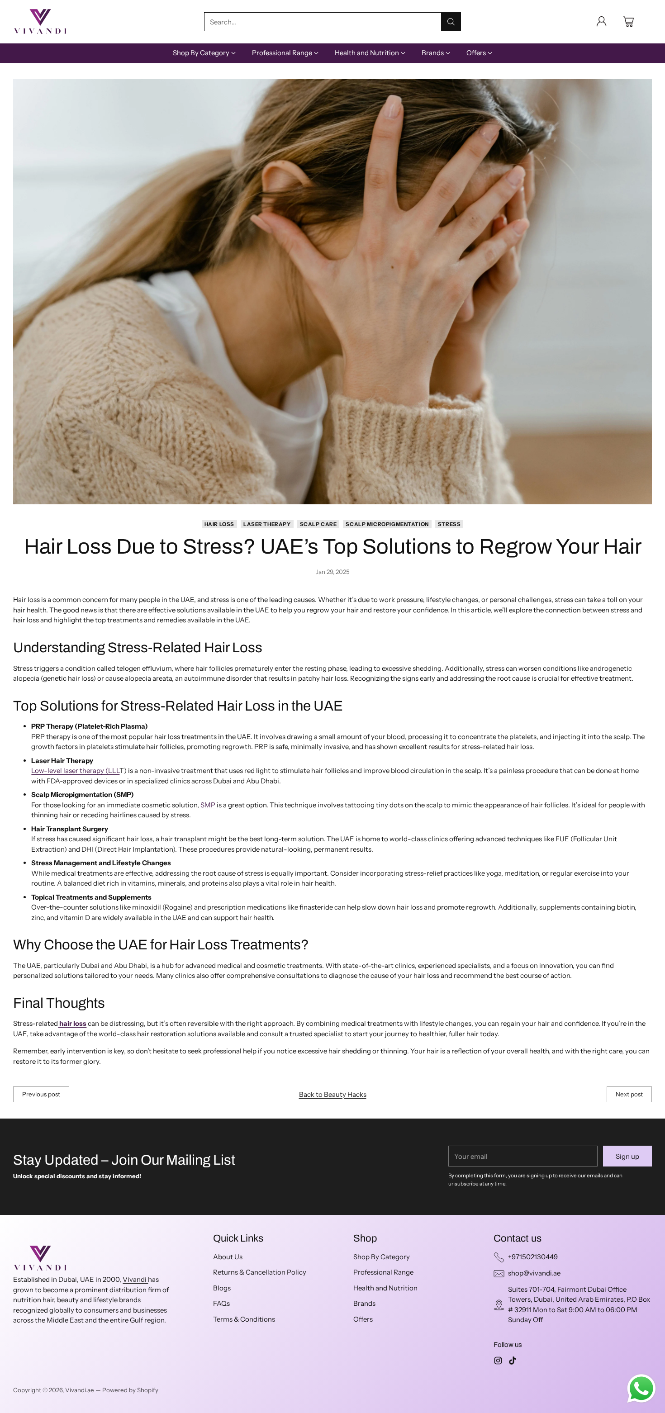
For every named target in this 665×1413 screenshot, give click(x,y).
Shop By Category (381, 1256)
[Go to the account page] (601, 21)
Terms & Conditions (244, 1319)
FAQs (221, 1303)
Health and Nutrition (385, 1288)
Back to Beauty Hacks (332, 1094)
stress (449, 524)
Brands (364, 1303)
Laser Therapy (267, 524)
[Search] (451, 21)
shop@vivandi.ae (534, 1273)
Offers (363, 1319)
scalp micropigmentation (387, 524)
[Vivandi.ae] (40, 21)
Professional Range (383, 1272)
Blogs (222, 1288)
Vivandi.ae (79, 1390)
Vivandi (135, 1279)
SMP (208, 805)
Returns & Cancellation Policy (259, 1272)
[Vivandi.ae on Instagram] (498, 1362)
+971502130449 (533, 1256)
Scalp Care (318, 524)
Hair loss (219, 524)
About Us (227, 1256)
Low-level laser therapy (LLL (75, 770)
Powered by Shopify (130, 1390)
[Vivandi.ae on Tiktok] (512, 1362)
